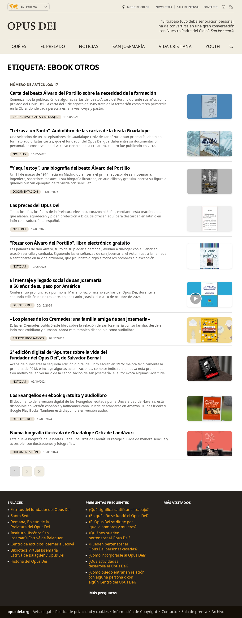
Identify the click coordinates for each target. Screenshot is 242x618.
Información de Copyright (135, 611)
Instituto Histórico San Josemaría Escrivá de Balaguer (37, 535)
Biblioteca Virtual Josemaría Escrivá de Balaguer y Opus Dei (37, 552)
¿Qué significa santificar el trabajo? (119, 509)
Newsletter (164, 7)
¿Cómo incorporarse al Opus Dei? (117, 555)
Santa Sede (20, 515)
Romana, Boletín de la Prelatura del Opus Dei (30, 524)
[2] (27, 471)
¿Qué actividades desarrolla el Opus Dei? (108, 564)
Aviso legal (42, 611)
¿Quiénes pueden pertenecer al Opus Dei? (109, 535)
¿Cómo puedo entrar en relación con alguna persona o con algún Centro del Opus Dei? (117, 577)
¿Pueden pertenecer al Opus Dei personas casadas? (113, 546)
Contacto (210, 7)
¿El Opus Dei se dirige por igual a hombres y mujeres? (113, 524)
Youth (213, 46)
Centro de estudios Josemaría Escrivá (42, 543)
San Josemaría (128, 46)
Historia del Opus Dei (29, 561)
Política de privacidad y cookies (81, 611)
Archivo (218, 611)
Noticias (88, 46)
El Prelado (52, 46)
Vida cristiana (175, 46)
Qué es (19, 46)
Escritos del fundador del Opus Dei (40, 509)
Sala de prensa (188, 7)
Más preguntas (103, 593)
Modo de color (138, 7)
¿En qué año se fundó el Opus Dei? (119, 515)
